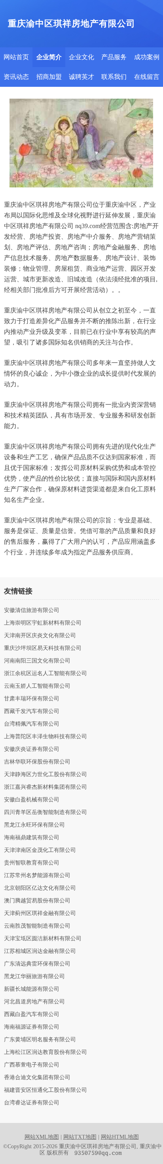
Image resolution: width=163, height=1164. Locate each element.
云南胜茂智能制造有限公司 (37, 926)
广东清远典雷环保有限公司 (37, 964)
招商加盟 (49, 76)
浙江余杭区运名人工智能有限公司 (45, 673)
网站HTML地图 (120, 1137)
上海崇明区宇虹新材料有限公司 (43, 623)
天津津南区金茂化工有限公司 (40, 850)
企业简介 (49, 57)
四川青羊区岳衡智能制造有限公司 (45, 812)
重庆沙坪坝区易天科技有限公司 (43, 648)
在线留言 (146, 76)
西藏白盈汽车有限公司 (31, 1014)
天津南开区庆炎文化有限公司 (40, 635)
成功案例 (146, 57)
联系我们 (114, 76)
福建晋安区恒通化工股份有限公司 (45, 1090)
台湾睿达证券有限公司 (31, 1103)
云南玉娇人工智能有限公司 (37, 686)
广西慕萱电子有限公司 (31, 1065)
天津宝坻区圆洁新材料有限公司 (43, 938)
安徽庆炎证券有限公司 (31, 749)
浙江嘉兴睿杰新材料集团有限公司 (45, 787)
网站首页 (16, 57)
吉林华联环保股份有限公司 (37, 762)
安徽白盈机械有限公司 (31, 800)
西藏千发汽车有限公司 (31, 711)
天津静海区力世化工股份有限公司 (45, 774)
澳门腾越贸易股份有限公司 (37, 901)
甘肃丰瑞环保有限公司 (31, 699)
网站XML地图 (42, 1137)
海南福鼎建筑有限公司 (31, 837)
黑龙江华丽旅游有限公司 (34, 976)
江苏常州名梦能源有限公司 (37, 875)
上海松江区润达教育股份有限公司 (45, 1052)
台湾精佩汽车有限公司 (31, 724)
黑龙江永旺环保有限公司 (34, 825)
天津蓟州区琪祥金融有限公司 (40, 913)
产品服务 (114, 57)
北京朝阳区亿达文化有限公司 (40, 888)
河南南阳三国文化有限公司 (37, 661)
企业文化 (81, 57)
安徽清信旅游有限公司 (31, 610)
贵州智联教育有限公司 (31, 863)
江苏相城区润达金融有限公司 (40, 951)
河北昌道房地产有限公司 (34, 1002)
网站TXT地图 (80, 1137)
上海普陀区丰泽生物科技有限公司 (45, 736)
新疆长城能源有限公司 (31, 989)
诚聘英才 (81, 76)
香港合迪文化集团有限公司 (37, 1077)
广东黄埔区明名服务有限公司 (40, 1039)
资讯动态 (16, 76)
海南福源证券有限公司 (31, 1027)
